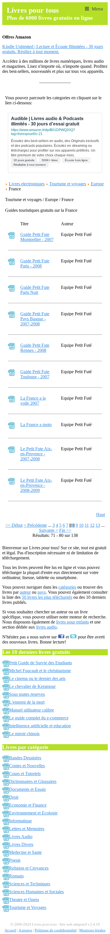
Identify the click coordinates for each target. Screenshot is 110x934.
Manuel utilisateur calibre (31, 710)
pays (42, 592)
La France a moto (36, 424)
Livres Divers (21, 844)
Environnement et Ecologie (33, 813)
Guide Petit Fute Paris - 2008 (34, 263)
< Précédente (35, 525)
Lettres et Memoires (26, 828)
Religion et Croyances (29, 868)
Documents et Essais (27, 789)
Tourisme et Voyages (27, 907)
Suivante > (48, 530)
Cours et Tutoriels (25, 773)
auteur (25, 592)
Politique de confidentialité (56, 930)
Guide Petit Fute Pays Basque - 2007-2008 (34, 318)
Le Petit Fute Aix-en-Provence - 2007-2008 (36, 453)
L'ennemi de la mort (27, 702)
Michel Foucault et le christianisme (40, 670)
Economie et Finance (28, 805)
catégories (67, 587)
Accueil (10, 930)
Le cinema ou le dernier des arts (37, 678)
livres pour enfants (72, 622)
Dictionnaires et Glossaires (32, 781)
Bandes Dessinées (25, 757)
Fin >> (65, 530)
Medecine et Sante (25, 852)
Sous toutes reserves (27, 694)
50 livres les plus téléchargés (47, 597)
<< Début (14, 525)
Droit (13, 797)
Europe (97, 183)
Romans (16, 876)
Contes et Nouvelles (27, 765)
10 (81, 525)
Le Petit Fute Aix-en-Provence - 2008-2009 (36, 485)
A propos (25, 930)
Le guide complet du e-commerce (39, 717)
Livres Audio (20, 836)
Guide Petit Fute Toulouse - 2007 (34, 374)
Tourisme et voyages (67, 183)
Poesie (15, 860)
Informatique (20, 820)
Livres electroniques (27, 183)
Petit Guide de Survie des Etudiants (40, 662)
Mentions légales (92, 930)
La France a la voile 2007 (33, 401)
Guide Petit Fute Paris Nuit (34, 290)
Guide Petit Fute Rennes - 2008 (34, 348)
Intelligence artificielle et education (40, 725)
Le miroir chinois (24, 733)
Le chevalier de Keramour (32, 686)
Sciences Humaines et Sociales (36, 891)
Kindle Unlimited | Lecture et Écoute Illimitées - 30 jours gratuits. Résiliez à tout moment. (52, 49)
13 (98, 525)
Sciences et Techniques (29, 883)
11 (87, 525)
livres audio (46, 627)
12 (92, 525)
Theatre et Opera (24, 899)
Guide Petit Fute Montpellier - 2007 (37, 237)
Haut (100, 514)
